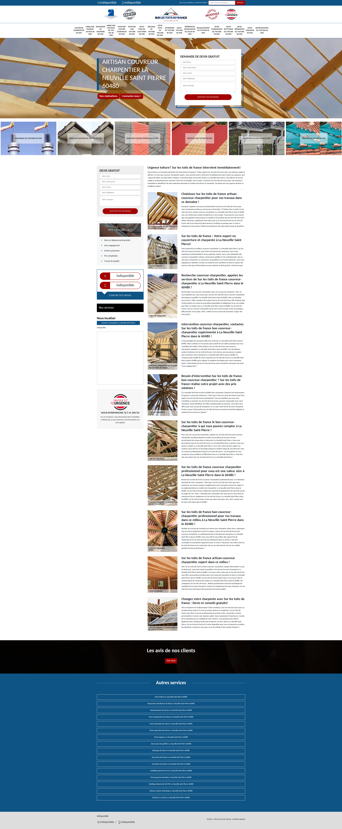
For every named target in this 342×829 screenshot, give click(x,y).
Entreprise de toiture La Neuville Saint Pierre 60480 (171, 764)
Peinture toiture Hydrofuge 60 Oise (122, 30)
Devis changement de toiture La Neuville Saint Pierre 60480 (171, 717)
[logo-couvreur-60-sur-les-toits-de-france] (171, 14)
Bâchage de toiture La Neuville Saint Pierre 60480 (171, 751)
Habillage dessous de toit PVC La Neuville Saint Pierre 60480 (171, 784)
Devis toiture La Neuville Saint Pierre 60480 (171, 697)
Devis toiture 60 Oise (179, 30)
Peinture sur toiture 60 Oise (132, 30)
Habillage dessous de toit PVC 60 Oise (111, 30)
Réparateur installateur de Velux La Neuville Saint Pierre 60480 (171, 704)
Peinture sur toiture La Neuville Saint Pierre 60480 (171, 798)
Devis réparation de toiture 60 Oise (239, 30)
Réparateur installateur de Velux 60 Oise (189, 30)
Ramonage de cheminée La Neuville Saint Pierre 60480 (171, 777)
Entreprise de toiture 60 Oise (169, 30)
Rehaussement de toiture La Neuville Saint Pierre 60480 (171, 710)
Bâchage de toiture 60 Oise (151, 30)
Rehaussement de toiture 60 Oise (203, 30)
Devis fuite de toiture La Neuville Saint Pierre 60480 (171, 757)
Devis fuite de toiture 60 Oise (160, 30)
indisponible (108, 2)
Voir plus (171, 660)
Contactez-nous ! (131, 96)
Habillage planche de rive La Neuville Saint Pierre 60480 (171, 771)
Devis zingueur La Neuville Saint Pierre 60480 (171, 737)
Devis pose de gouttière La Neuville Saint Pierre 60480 (171, 744)
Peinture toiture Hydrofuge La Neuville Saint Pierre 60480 (171, 791)
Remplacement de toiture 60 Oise (262, 30)
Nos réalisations (108, 96)
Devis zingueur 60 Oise (250, 30)
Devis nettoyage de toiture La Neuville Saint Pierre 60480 (171, 724)
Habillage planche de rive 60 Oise (90, 30)
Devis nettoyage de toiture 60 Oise (228, 30)
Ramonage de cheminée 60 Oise (100, 30)
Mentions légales (238, 819)
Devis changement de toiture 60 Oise (216, 30)
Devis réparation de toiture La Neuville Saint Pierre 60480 (171, 731)
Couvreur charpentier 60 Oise (78, 30)
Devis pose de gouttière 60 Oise (141, 30)
